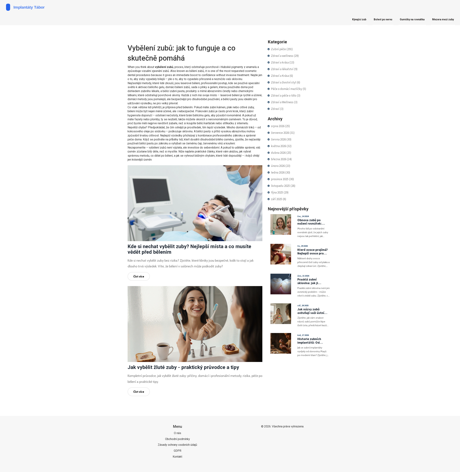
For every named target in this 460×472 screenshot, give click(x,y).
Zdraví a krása (282, 62)
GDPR (177, 450)
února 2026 (280, 166)
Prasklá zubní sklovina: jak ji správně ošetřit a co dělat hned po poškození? (311, 281)
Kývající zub (359, 19)
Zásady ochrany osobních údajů (177, 444)
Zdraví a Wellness (284, 102)
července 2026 (283, 133)
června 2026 (281, 139)
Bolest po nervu (383, 19)
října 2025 (280, 192)
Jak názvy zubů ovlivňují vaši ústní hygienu (310, 311)
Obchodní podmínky (177, 439)
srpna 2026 (280, 126)
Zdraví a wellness (285, 56)
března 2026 (281, 159)
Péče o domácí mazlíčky (288, 89)
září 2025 (278, 199)
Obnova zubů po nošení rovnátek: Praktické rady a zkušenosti (309, 221)
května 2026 (281, 146)
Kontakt (177, 456)
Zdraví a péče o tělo (285, 95)
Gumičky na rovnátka (412, 19)
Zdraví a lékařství (284, 69)
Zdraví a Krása (282, 76)
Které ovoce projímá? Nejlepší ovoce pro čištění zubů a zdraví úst (312, 251)
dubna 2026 (281, 153)
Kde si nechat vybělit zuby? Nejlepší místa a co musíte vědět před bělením (189, 249)
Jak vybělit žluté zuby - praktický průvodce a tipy (183, 367)
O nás (177, 433)
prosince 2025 (282, 179)
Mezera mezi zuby (443, 19)
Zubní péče (282, 49)
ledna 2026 (280, 172)
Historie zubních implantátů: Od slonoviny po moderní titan (312, 340)
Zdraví (277, 109)
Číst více (138, 276)
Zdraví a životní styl (285, 82)
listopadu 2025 (283, 186)
